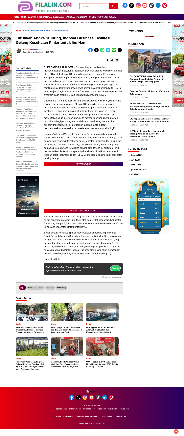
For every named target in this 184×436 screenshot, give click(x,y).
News (65, 30)
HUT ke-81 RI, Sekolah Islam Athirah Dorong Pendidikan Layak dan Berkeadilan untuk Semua (147, 134)
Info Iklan (121, 417)
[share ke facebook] (91, 52)
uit (135, 174)
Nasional (70, 17)
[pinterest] (165, 7)
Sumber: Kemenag (149, 232)
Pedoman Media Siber (87, 417)
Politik (92, 17)
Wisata (112, 17)
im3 (135, 160)
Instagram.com (75, 409)
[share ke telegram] (109, 52)
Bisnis (23, 17)
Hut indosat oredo (35, 288)
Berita (26, 30)
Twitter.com (112, 409)
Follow (115, 268)
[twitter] (132, 7)
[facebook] (125, 7)
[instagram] (139, 7)
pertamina (138, 169)
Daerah (32, 17)
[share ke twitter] (97, 52)
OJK (136, 165)
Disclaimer (107, 417)
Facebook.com (61, 409)
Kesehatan (58, 17)
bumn (136, 155)
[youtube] (145, 7)
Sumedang (61, 288)
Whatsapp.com (89, 409)
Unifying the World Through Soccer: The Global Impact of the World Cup (46, 23)
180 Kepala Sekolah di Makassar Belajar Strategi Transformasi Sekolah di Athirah (149, 120)
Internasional (44, 17)
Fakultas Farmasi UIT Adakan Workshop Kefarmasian (149, 92)
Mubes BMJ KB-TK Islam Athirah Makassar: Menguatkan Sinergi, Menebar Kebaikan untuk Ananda (149, 106)
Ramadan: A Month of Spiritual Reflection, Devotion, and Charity (107, 23)
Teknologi (102, 17)
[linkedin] (159, 7)
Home (16, 17)
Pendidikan (81, 17)
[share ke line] (115, 52)
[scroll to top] (176, 431)
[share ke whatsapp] (103, 52)
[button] (107, 60)
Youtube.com (123, 409)
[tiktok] (152, 7)
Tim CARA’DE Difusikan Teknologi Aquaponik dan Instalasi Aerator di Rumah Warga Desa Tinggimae (147, 79)
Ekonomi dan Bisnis (40, 30)
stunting (50, 288)
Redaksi (69, 417)
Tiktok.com (101, 409)
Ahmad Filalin (28, 49)
